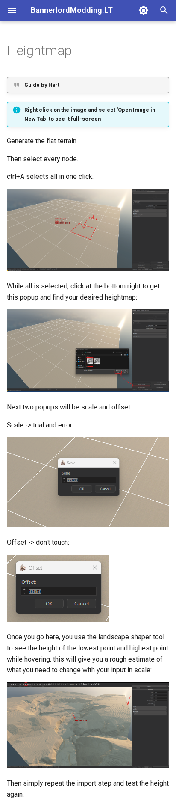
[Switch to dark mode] (143, 10)
